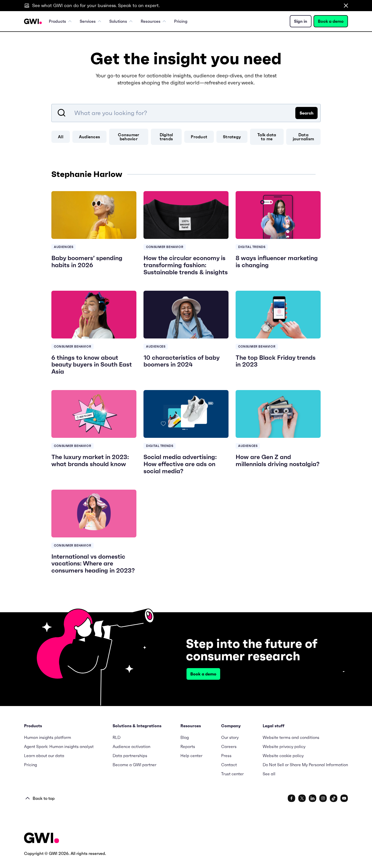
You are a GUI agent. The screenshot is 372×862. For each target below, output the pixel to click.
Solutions (118, 21)
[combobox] (186, 113)
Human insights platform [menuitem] (47, 737)
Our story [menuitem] (230, 737)
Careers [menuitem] (229, 746)
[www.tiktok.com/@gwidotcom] (334, 798)
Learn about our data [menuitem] (44, 755)
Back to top (44, 798)
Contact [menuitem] (229, 764)
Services (88, 21)
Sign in (300, 21)
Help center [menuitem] (191, 755)
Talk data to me (266, 136)
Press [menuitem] (226, 755)
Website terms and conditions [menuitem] (291, 737)
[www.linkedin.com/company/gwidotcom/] (312, 798)
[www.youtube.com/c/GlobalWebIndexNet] (344, 798)
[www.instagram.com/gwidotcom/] (323, 798)
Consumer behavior (128, 136)
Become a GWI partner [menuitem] (134, 764)
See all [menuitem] (269, 773)
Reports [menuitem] (187, 746)
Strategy (232, 136)
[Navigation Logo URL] (33, 21)
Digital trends (166, 136)
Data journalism (303, 136)
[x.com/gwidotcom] (302, 798)
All (60, 136)
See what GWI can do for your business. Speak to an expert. (96, 5)
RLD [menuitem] (116, 737)
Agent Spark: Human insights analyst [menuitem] (59, 746)
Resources (150, 21)
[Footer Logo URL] (41, 838)
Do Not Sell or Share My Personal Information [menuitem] (305, 764)
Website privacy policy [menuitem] (284, 746)
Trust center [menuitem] (232, 773)
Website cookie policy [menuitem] (283, 755)
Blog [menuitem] (184, 737)
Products (57, 21)
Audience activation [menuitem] (131, 746)
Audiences (89, 136)
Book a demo (331, 21)
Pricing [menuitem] (181, 21)
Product (199, 136)
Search (307, 113)
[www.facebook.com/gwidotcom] (291, 798)
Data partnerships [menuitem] (130, 755)
